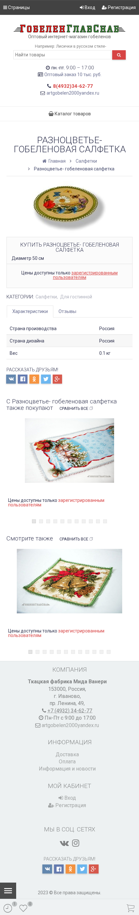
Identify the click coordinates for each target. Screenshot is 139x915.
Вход (89, 7)
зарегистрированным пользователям (85, 275)
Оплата (67, 762)
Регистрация (121, 7)
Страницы (18, 7)
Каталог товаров (72, 113)
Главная (57, 161)
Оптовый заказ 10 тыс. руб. (73, 74)
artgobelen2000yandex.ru (73, 93)
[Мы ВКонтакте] (64, 843)
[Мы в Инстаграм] (75, 843)
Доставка (67, 754)
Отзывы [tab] (67, 311)
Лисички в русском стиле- (81, 46)
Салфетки (86, 161)
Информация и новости (67, 769)
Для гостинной (76, 296)
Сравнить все (73, 408)
